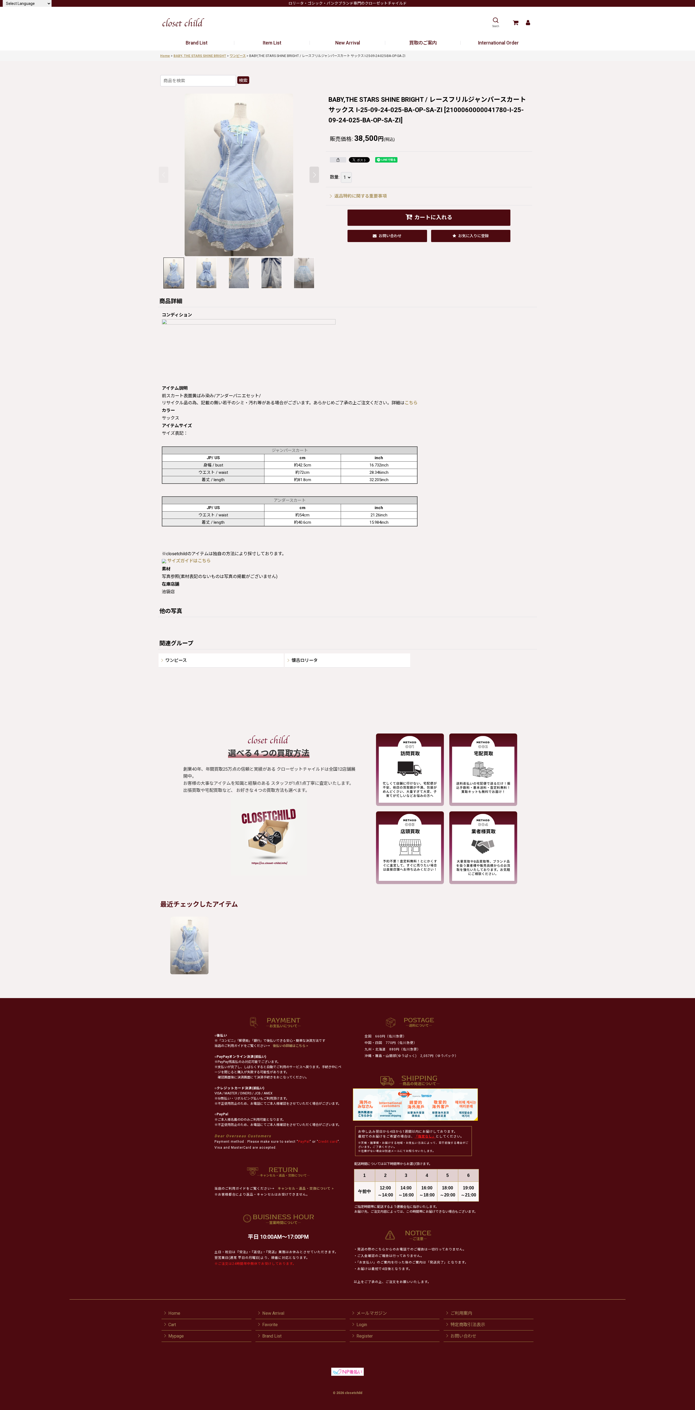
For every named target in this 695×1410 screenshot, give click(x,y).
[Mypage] (527, 22)
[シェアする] (338, 160)
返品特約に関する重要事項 (360, 196)
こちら (411, 402)
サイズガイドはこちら (189, 560)
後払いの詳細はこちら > (290, 1046)
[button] (495, 22)
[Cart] (515, 22)
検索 (243, 80)
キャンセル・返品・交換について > (305, 1188)
